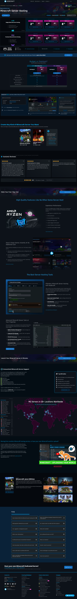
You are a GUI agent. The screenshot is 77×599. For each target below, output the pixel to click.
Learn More (73, 94)
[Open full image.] (50, 481)
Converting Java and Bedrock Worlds (64, 387)
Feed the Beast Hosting (52, 143)
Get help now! (10, 580)
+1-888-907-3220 (10, 578)
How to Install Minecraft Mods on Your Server (66, 385)
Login (71, 1)
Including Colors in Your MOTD (63, 381)
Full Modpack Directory (52, 140)
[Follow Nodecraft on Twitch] (15, 584)
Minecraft (32, 1)
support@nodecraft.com (11, 581)
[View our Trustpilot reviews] (3, 5)
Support (43, 1)
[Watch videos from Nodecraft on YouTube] (8, 584)
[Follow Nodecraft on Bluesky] (13, 584)
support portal (17, 455)
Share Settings (9, 107)
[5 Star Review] (5, 161)
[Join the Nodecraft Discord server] (5, 584)
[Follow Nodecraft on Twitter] (10, 584)
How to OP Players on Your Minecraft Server (66, 377)
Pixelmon (54, 137)
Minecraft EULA (60, 379)
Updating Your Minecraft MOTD (64, 383)
